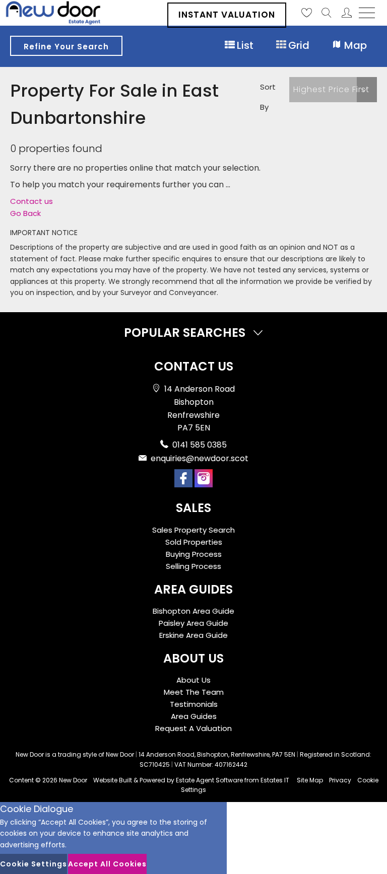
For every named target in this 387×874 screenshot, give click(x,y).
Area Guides (194, 716)
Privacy (340, 780)
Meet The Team (194, 692)
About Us (193, 680)
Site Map (310, 780)
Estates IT (275, 780)
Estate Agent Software (209, 780)
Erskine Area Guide (193, 635)
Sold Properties (193, 542)
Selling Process (193, 566)
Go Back (25, 213)
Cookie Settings (33, 864)
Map (354, 45)
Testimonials (194, 704)
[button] (333, 89)
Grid (297, 45)
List (243, 45)
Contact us (31, 201)
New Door (73, 780)
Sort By (268, 97)
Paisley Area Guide (193, 623)
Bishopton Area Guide (193, 611)
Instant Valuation (226, 15)
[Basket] (306, 13)
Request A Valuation (193, 728)
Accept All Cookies (107, 864)
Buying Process (194, 554)
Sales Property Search (193, 530)
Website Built (112, 780)
